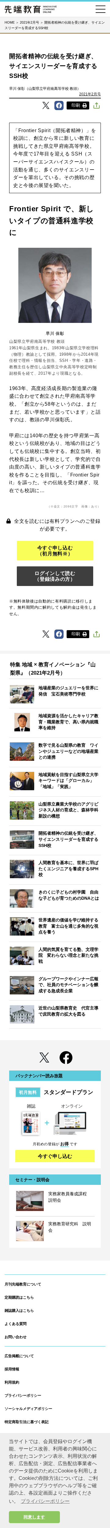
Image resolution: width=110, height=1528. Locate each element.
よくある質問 (16, 1324)
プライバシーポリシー (23, 1395)
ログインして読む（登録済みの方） (55, 576)
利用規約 (12, 1382)
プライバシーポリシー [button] (45, 1501)
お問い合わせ (16, 1337)
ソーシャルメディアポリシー (28, 1409)
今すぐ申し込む (55, 1156)
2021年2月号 (90, 94)
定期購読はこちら (19, 1297)
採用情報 (12, 1369)
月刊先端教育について (23, 1284)
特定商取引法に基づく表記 (27, 1422)
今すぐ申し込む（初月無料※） (55, 550)
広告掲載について (19, 1356)
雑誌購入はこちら (19, 1310)
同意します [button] (34, 1517)
